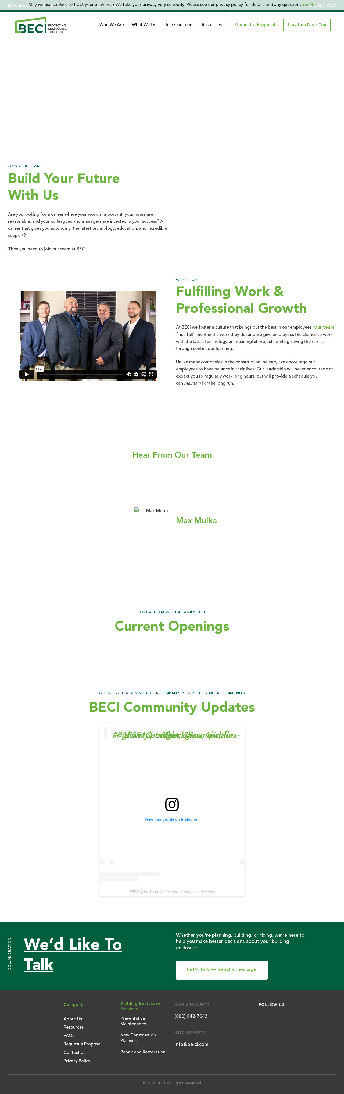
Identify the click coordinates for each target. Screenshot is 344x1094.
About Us (73, 1019)
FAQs (69, 1036)
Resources (212, 25)
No (313, 5)
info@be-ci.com (191, 1044)
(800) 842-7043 (191, 1016)
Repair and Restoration (143, 1052)
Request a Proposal (83, 1044)
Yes (305, 5)
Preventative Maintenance (133, 1021)
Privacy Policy (77, 1061)
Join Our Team (179, 25)
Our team (324, 327)
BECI (133, 892)
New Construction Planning (138, 1038)
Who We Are (111, 25)
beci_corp (152, 892)
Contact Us (74, 1053)
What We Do (144, 25)
